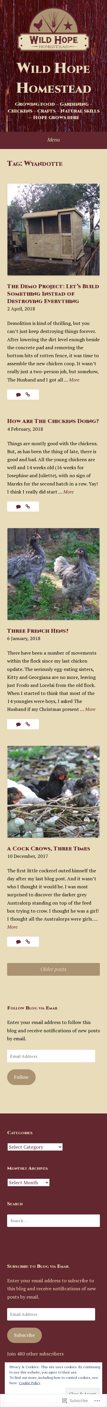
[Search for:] (53, 1220)
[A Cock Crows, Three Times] (28, 941)
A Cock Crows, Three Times (48, 848)
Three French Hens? (37, 631)
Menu (53, 139)
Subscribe (24, 1335)
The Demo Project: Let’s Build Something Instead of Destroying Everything (53, 294)
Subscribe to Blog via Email (38, 1266)
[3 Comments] (19, 394)
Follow (21, 1077)
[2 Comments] (19, 941)
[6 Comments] (19, 506)
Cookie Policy (29, 1383)
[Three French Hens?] (28, 724)
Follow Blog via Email (32, 1008)
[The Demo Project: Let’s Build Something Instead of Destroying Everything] (28, 394)
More (74, 380)
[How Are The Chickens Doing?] (28, 506)
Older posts (53, 968)
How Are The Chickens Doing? (53, 421)
